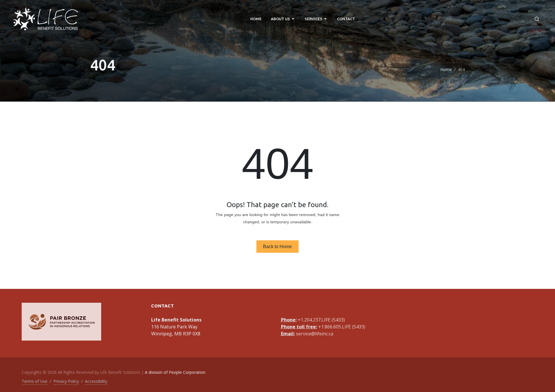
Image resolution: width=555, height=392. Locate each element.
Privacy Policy (66, 381)
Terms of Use (34, 381)
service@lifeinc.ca (314, 333)
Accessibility (96, 381)
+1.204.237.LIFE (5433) (321, 320)
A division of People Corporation (175, 372)
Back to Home (277, 246)
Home (446, 69)
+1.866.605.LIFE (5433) (341, 327)
